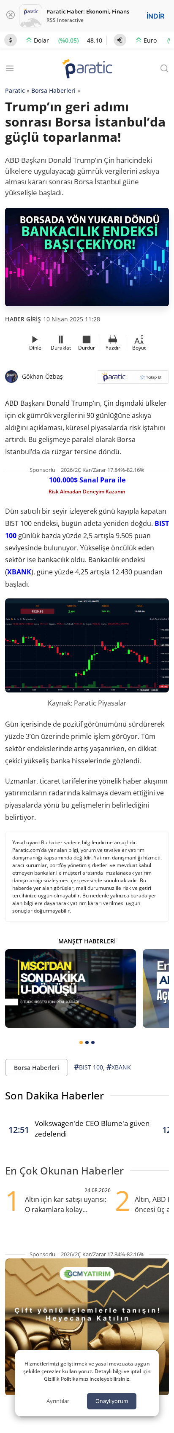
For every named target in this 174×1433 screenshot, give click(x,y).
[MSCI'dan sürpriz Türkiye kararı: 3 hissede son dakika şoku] (70, 988)
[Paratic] (87, 69)
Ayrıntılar (57, 1401)
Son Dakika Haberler (54, 1095)
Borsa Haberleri (53, 90)
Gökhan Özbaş (42, 376)
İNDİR (155, 16)
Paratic (15, 90)
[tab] (81, 1042)
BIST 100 (88, 1066)
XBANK (19, 571)
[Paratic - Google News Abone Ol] (133, 379)
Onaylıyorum (111, 1401)
